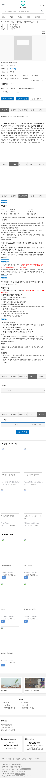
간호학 (11, 17)
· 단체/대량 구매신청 (27, 708)
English (36, 759)
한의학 (29, 17)
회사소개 (4, 759)
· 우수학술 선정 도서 (8, 708)
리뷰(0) (32, 110)
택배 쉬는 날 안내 (6, 725)
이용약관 (11, 759)
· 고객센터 (24, 702)
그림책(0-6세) (12, 62)
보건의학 (37, 17)
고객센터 (30, 759)
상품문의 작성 (22, 432)
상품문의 (41, 110)
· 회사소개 (5, 702)
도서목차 (13, 110)
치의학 (20, 17)
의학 (3, 17)
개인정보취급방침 (20, 759)
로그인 (42, 5)
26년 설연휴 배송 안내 (8, 730)
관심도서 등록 (36, 99)
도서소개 (4, 110)
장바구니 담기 (22, 99)
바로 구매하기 (7, 99)
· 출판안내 (24, 705)
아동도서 (4, 62)
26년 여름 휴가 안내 (7, 727)
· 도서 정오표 (6, 705)
